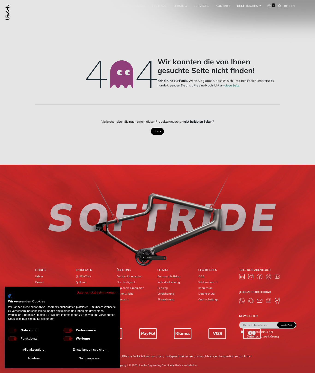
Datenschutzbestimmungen (96, 292)
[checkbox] (12, 330)
